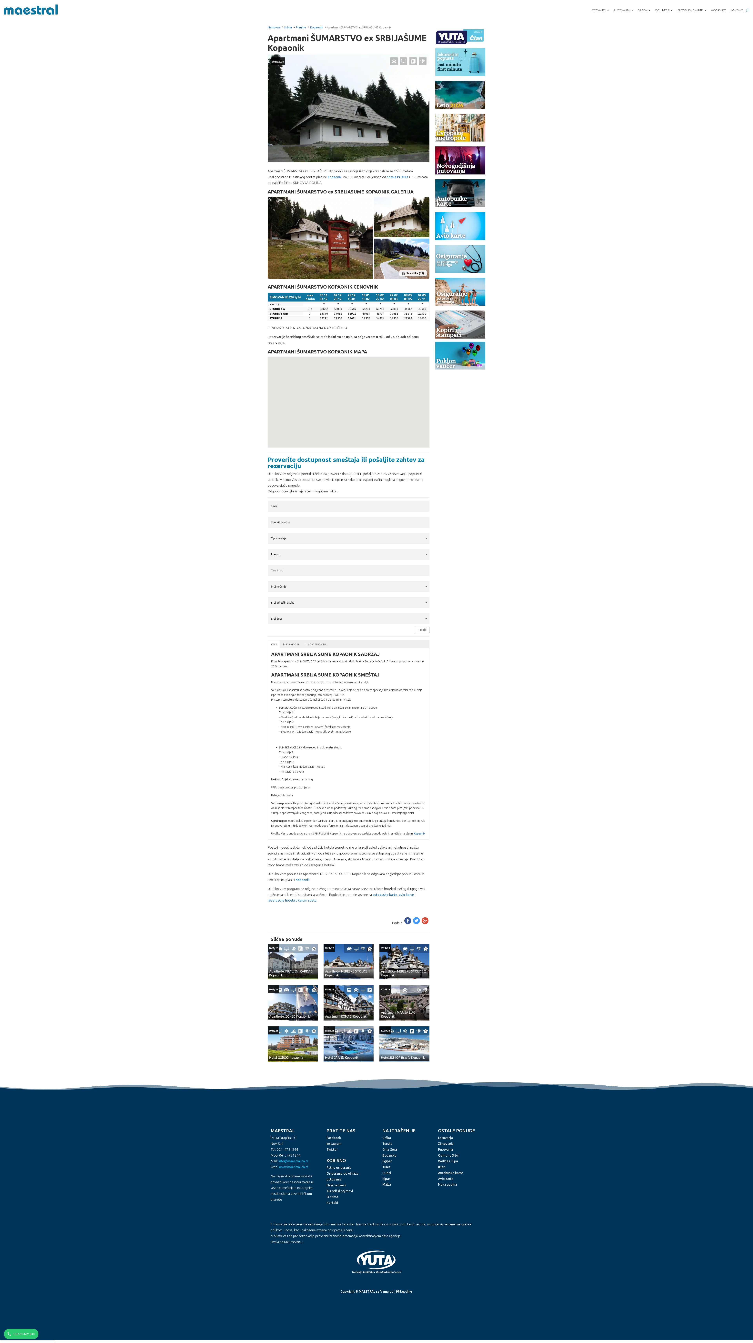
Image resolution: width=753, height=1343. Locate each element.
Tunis (386, 1167)
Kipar (386, 1178)
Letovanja (445, 1138)
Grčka (386, 1138)
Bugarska (389, 1155)
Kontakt (737, 10)
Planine (301, 27)
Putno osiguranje (339, 1168)
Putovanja (622, 10)
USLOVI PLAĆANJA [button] (316, 644)
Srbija (642, 10)
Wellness (662, 10)
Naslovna (274, 27)
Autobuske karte (690, 10)
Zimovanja (446, 1143)
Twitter (332, 1149)
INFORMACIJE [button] (291, 644)
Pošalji (422, 629)
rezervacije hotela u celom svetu (292, 900)
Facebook (333, 1138)
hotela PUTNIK (397, 177)
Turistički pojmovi (339, 1191)
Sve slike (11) (415, 273)
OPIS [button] (274, 644)
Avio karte (718, 10)
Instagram (334, 1143)
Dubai (386, 1173)
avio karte (406, 894)
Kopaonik (316, 27)
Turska (387, 1143)
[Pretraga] (747, 10)
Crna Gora (389, 1149)
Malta (386, 1184)
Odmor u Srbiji (448, 1155)
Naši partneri (336, 1185)
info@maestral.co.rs (293, 1161)
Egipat (387, 1161)
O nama (332, 1197)
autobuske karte (385, 894)
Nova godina (447, 1184)
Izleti (442, 1167)
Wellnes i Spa (448, 1161)
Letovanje (598, 10)
